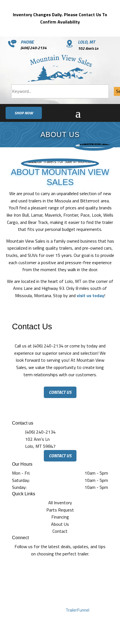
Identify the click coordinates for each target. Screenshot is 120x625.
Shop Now (24, 113)
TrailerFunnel (77, 610)
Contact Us (60, 455)
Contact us (60, 392)
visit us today (90, 295)
